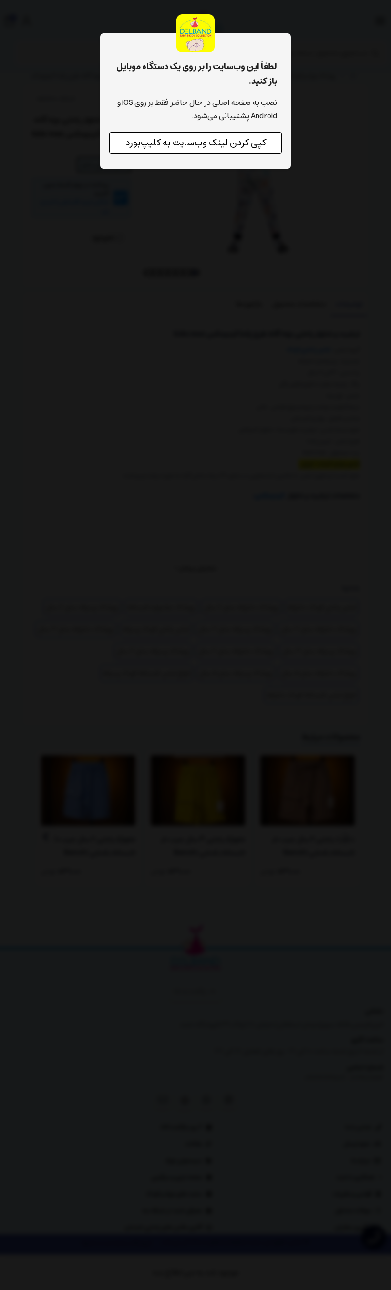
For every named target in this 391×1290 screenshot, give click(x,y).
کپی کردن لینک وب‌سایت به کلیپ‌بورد (195, 143)
